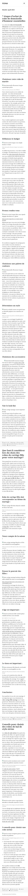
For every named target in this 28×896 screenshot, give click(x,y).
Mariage (14, 442)
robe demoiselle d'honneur (12, 444)
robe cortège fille (21, 717)
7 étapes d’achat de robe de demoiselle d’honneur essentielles (13, 18)
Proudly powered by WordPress (9, 894)
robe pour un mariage (7, 719)
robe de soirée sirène (10, 769)
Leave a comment (12, 445)
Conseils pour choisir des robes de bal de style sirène (13, 726)
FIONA (5, 3)
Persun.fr (4, 869)
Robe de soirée (14, 889)
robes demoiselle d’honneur (17, 154)
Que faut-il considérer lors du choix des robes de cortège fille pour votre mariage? (13, 454)
